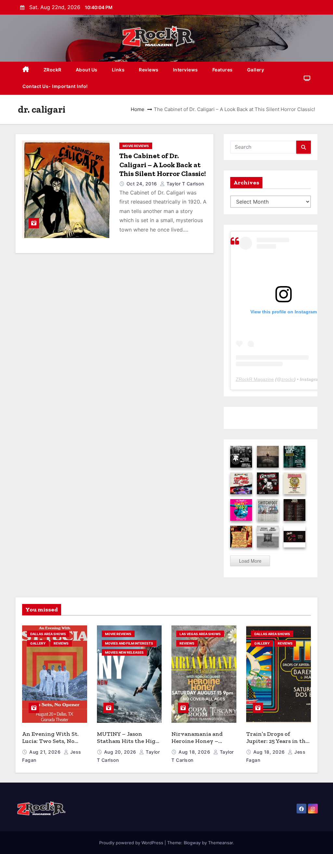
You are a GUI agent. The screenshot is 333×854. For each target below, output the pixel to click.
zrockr (287, 379)
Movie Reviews (136, 146)
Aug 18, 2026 (195, 752)
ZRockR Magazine (255, 379)
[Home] (25, 70)
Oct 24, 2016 (143, 183)
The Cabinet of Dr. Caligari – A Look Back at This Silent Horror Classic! (162, 164)
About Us (87, 69)
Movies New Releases (124, 652)
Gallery (255, 69)
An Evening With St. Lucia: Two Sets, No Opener (50, 741)
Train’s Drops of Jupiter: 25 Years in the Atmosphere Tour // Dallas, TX (277, 745)
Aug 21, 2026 (45, 752)
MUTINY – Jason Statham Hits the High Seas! (128, 741)
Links (118, 69)
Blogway (192, 842)
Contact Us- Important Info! (55, 86)
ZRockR (52, 69)
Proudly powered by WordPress (132, 842)
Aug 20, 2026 (121, 752)
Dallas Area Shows (48, 634)
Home (137, 109)
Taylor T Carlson (184, 183)
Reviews (149, 69)
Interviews (185, 69)
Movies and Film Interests (129, 643)
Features (222, 69)
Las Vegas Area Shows (200, 634)
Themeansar (220, 842)
